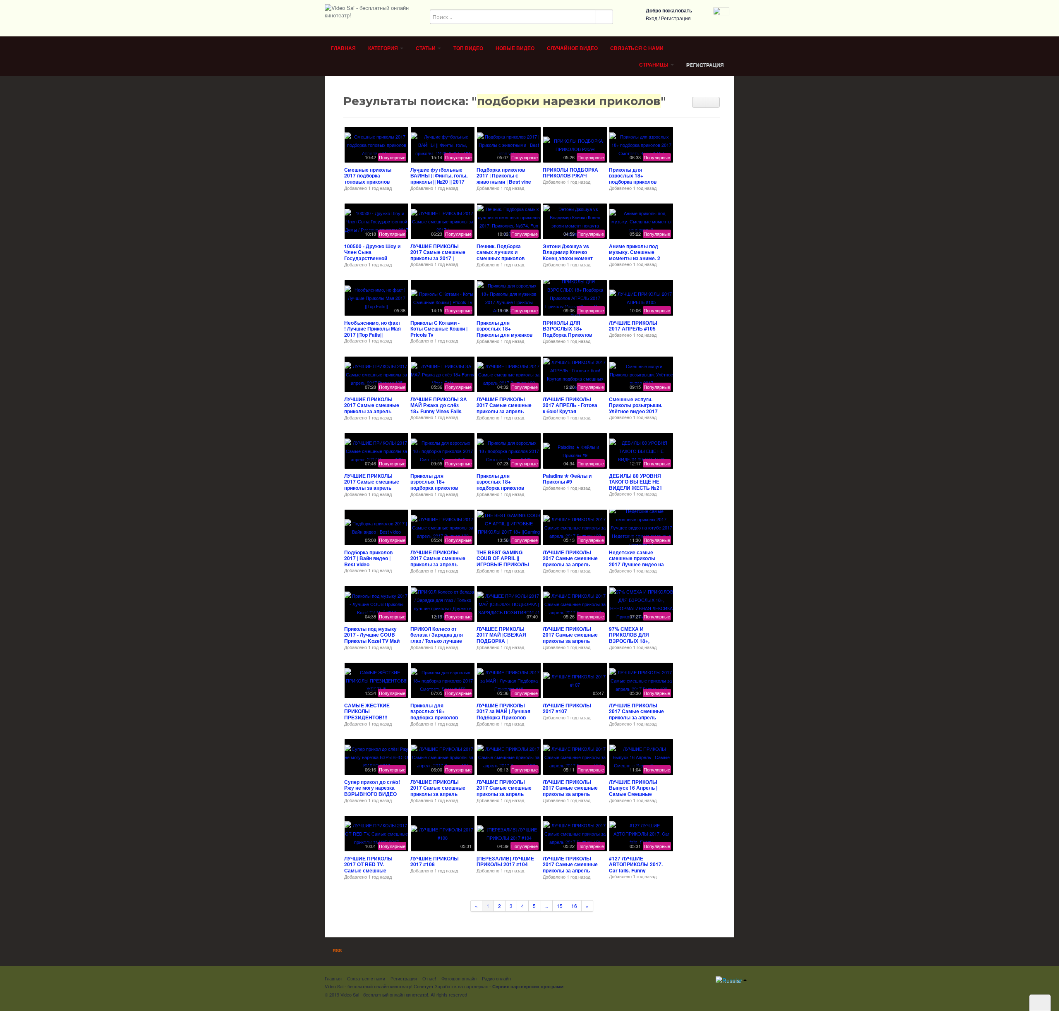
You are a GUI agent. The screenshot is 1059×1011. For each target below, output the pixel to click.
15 (560, 905)
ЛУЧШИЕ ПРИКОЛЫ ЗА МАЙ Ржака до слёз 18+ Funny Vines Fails (438, 405)
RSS (336, 950)
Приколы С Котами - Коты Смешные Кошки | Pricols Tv (438, 328)
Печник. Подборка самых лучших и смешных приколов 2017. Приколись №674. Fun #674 (505, 258)
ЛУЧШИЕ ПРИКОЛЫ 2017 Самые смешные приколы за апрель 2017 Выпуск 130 (570, 637)
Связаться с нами (637, 48)
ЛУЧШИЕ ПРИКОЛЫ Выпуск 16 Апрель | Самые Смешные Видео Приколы (633, 790)
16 (574, 905)
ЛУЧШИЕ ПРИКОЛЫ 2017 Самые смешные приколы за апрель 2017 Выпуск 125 (371, 408)
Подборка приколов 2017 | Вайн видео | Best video (368, 558)
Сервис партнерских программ (527, 986)
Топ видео (468, 48)
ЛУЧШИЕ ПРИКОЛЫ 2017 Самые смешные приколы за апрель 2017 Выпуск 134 (570, 790)
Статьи (426, 48)
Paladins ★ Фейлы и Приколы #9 (567, 478)
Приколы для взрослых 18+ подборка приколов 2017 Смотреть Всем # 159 (438, 717)
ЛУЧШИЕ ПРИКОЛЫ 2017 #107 (567, 708)
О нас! (429, 978)
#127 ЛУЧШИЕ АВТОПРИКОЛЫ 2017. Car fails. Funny (636, 864)
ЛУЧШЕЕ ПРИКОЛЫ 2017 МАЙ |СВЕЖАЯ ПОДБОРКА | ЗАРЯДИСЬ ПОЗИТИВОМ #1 (501, 640)
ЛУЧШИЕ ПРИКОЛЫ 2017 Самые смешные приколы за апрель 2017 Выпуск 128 (437, 561)
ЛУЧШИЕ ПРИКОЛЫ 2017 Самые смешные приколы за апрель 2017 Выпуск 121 (570, 867)
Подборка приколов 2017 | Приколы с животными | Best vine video (504, 178)
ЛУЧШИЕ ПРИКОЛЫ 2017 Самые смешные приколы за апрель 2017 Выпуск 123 (570, 561)
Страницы (654, 65)
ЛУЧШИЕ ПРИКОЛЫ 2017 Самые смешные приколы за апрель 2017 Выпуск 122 (504, 408)
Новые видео (515, 48)
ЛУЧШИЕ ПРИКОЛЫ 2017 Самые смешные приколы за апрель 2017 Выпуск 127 (504, 790)
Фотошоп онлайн (459, 978)
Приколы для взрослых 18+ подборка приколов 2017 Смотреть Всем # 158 (438, 487)
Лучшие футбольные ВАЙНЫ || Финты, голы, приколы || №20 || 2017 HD (438, 178)
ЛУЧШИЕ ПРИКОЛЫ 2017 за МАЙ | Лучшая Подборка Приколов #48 (503, 714)
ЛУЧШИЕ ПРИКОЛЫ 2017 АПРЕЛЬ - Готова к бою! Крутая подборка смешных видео (570, 411)
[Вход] (721, 14)
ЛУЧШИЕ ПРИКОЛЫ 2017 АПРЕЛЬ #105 (633, 325)
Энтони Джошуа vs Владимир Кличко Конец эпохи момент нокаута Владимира (568, 255)
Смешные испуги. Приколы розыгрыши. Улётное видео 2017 (635, 405)
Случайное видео (572, 48)
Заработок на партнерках (461, 986)
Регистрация (676, 19)
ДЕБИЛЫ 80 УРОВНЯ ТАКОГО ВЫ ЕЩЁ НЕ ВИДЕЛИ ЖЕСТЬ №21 (635, 481)
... (546, 905)
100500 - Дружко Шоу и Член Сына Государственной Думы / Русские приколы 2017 (372, 258)
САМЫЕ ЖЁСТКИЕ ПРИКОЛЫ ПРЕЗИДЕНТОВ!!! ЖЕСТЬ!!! (367, 714)
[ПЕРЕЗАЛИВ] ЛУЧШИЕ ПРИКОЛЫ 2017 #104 (505, 861)
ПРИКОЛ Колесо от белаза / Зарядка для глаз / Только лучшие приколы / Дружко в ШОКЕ (436, 640)
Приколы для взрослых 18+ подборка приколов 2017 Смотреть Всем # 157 (636, 181)
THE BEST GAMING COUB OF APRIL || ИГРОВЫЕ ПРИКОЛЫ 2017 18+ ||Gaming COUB (503, 564)
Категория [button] (383, 48)
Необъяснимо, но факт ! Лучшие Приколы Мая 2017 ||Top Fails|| (372, 328)
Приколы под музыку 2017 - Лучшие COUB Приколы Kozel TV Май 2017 (372, 637)
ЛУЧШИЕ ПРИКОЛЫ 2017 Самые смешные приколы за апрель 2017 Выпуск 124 (437, 790)
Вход (651, 19)
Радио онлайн (496, 978)
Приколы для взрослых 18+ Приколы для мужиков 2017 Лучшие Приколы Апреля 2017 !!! (504, 334)
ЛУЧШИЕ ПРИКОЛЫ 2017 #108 (434, 861)
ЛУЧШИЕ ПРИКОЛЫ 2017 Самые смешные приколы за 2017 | (437, 252)
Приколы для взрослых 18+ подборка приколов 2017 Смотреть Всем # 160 (504, 487)
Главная (343, 48)
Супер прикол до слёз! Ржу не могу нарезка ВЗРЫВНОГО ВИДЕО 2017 (372, 790)
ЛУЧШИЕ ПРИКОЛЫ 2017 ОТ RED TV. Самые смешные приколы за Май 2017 (370, 867)
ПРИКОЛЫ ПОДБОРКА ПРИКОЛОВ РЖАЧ (570, 172)
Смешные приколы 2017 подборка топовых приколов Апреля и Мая (367, 178)
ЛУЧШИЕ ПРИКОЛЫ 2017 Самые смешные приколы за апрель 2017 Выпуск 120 (636, 714)
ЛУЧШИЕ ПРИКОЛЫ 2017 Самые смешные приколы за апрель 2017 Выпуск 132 (371, 484)
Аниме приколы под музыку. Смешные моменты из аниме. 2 (634, 252)
